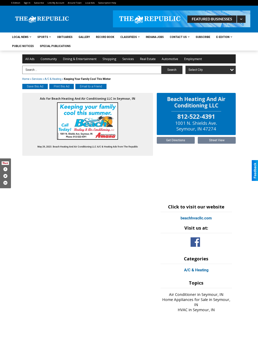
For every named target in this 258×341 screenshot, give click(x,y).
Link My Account (56, 2)
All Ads (30, 59)
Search (171, 70)
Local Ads (90, 2)
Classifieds (128, 37)
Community (49, 59)
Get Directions (175, 140)
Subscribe (39, 2)
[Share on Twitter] (5, 176)
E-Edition (15, 2)
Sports (42, 37)
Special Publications (55, 46)
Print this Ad (61, 86)
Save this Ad (35, 86)
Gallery (84, 37)
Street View (217, 140)
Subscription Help (107, 2)
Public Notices (23, 46)
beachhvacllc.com (196, 218)
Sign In (27, 2)
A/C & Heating (53, 78)
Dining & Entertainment (80, 59)
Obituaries (65, 37)
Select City (195, 70)
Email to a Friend (91, 86)
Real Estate (148, 59)
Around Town (75, 2)
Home (25, 78)
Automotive (170, 59)
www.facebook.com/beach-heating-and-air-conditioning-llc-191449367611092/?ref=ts (195, 242)
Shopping (109, 59)
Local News (20, 37)
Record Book (105, 37)
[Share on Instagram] (5, 182)
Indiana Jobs (155, 37)
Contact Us (178, 37)
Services (128, 59)
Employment (193, 59)
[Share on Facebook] (5, 169)
